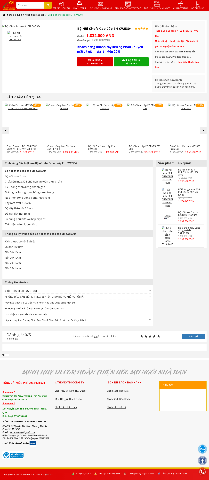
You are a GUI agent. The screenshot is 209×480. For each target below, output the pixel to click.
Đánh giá (193, 336)
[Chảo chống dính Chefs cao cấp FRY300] (64, 123)
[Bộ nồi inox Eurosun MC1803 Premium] (186, 123)
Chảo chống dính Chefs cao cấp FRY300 (61, 147)
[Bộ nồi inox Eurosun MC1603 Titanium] (167, 217)
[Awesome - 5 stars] (158, 336)
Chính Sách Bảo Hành (118, 399)
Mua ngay (95, 62)
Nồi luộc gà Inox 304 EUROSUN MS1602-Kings (189, 192)
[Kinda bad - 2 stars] (146, 336)
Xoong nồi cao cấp (35, 14)
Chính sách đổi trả (116, 407)
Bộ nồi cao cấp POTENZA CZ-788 (145, 147)
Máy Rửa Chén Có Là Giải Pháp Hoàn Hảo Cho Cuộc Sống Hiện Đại (40, 302)
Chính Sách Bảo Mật (118, 390)
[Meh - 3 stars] (150, 336)
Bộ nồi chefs (13, 171)
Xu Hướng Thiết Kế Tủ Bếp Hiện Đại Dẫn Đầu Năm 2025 (34, 308)
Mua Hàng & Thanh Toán (68, 399)
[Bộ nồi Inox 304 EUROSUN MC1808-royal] (167, 176)
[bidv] (7, 355)
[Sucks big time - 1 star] (141, 336)
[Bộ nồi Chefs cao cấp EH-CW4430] (104, 123)
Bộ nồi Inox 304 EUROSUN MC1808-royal (188, 172)
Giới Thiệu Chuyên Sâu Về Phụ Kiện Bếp (26, 314)
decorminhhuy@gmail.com (22, 432)
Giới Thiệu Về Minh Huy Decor (70, 390)
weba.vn (50, 474)
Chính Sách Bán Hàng (66, 407)
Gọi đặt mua (131, 62)
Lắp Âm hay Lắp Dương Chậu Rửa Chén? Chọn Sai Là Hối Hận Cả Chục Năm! (45, 320)
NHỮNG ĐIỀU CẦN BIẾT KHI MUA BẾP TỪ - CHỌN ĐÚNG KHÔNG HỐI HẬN (45, 296)
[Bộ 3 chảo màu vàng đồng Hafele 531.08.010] (167, 236)
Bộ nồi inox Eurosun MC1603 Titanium (188, 214)
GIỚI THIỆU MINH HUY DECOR (21, 290)
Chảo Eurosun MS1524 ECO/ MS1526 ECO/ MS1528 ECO (22, 147)
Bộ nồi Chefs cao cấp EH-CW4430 (101, 147)
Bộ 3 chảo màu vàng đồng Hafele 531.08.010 (189, 230)
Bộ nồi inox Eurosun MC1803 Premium (185, 147)
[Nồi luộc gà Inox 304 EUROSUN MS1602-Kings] (167, 197)
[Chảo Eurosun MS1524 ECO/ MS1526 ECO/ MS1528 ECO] (23, 123)
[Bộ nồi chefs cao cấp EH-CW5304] (15, 36)
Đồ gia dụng (15, 14)
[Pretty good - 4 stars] (154, 336)
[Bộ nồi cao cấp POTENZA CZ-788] (145, 123)
